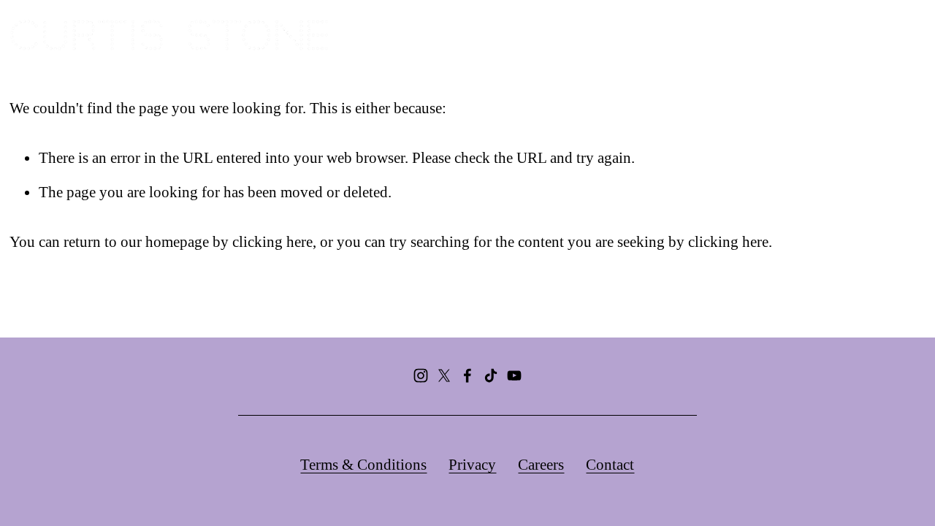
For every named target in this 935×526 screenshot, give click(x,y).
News (905, 35)
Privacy (472, 465)
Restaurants (563, 35)
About (477, 35)
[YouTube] (514, 375)
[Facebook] (467, 375)
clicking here (272, 242)
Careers (541, 465)
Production (748, 35)
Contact (610, 465)
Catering (656, 35)
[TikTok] (491, 375)
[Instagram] (420, 375)
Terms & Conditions (363, 465)
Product (837, 35)
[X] (444, 375)
